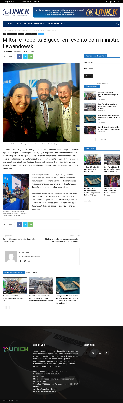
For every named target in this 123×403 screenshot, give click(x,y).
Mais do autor (31, 272)
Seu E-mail (88, 69)
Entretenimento (55, 24)
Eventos (21, 34)
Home (9, 24)
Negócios (41, 34)
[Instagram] (110, 1)
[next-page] (7, 307)
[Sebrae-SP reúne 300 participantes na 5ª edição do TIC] (15, 285)
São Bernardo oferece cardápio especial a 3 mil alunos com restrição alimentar (62, 240)
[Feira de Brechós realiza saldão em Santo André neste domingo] (90, 130)
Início (4, 30)
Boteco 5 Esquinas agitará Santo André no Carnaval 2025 (20, 240)
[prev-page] (4, 307)
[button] (117, 24)
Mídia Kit (36, 2)
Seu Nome (88, 62)
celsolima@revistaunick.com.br (45, 389)
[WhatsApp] (30, 56)
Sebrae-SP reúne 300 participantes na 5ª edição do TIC (13, 298)
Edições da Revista (25, 2)
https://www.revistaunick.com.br (29, 256)
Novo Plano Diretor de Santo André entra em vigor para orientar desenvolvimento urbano (41, 298)
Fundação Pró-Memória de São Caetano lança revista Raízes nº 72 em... (109, 118)
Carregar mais (101, 139)
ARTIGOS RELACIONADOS (14, 272)
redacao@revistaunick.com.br (45, 391)
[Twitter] (118, 1)
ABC (17, 24)
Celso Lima (8, 51)
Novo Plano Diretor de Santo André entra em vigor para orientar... (107, 106)
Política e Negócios (33, 24)
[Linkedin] (114, 1)
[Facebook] (106, 1)
